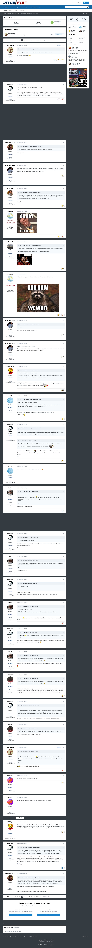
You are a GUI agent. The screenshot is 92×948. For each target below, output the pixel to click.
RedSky (10, 487)
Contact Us (52, 940)
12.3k (11, 60)
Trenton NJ (12, 791)
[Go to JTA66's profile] (10, 400)
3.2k (11, 790)
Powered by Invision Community (46, 941)
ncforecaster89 (10, 165)
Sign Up (85, 2)
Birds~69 (10, 84)
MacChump (10, 188)
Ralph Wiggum (10, 366)
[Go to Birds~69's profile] (10, 89)
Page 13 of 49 (46, 40)
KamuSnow (10, 674)
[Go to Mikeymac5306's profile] (10, 147)
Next (37, 40)
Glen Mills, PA (12, 204)
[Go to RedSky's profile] (10, 492)
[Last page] (40, 40)
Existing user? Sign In (76, 2)
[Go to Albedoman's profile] (10, 216)
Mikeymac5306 (34, 49)
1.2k (11, 180)
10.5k (11, 203)
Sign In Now (48, 914)
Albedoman (10, 211)
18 (34, 40)
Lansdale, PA (12, 411)
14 (24, 40)
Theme (46, 940)
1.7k (11, 256)
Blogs (17, 7)
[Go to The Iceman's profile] (6, 34)
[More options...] (63, 45)
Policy (40, 7)
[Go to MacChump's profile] (10, 193)
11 (17, 40)
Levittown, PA (12, 61)
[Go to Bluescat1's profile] (10, 780)
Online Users (22, 10)
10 (15, 40)
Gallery (10, 10)
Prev (8, 40)
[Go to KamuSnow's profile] (10, 679)
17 (31, 40)
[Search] (87, 7)
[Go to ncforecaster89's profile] (10, 170)
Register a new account (21, 914)
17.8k (11, 502)
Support (26, 7)
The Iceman (12, 33)
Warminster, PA (12, 382)
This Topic (82, 7)
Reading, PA (12, 258)
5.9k (11, 689)
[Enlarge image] (24, 259)
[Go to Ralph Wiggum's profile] (10, 371)
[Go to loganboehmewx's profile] (52, 22)
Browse (6, 7)
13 (22, 40)
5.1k (11, 410)
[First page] (5, 40)
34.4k (10, 99)
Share (51, 34)
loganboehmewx (58, 22)
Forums (5, 10)
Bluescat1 (10, 775)
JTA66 (10, 395)
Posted (22, 45)
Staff (16, 10)
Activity (11, 7)
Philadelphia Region (22, 35)
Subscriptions (34, 7)
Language (40, 940)
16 (29, 40)
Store (21, 7)
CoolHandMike (10, 242)
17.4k (11, 381)
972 (11, 157)
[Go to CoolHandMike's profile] (10, 247)
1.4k (11, 226)
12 (19, 40)
